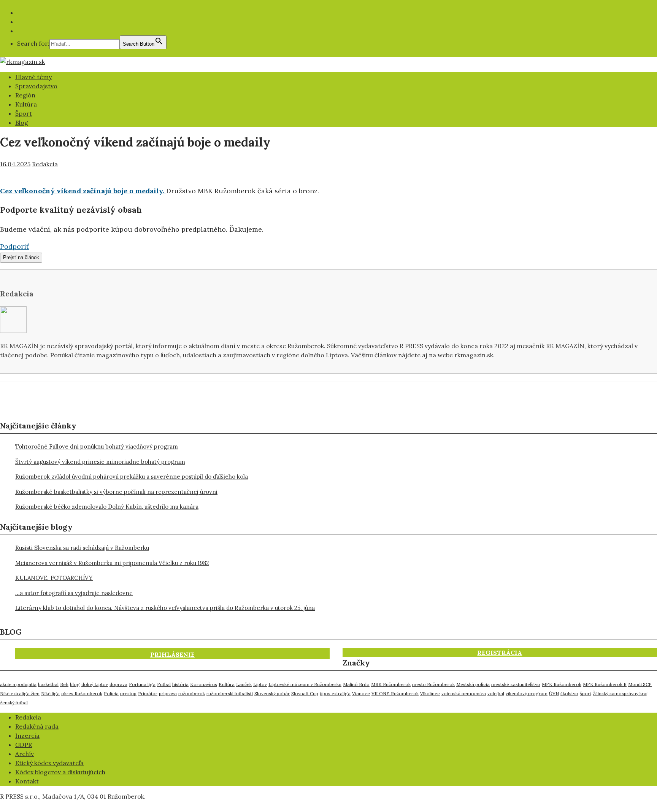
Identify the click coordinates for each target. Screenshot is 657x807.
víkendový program (527, 693)
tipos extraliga (335, 693)
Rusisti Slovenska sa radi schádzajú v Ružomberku (82, 547)
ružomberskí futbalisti (229, 693)
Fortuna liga (142, 684)
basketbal (48, 684)
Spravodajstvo (36, 86)
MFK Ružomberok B (605, 684)
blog (75, 684)
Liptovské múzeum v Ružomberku (304, 684)
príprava (168, 693)
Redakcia (45, 164)
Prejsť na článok (21, 257)
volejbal (495, 693)
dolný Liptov (94, 684)
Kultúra (26, 104)
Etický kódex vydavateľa (49, 763)
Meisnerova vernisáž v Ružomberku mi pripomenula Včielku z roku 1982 (112, 563)
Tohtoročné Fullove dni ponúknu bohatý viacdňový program (96, 446)
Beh (64, 684)
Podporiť (14, 246)
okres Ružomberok (81, 693)
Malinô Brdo (356, 684)
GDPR (23, 744)
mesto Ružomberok (433, 684)
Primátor (147, 693)
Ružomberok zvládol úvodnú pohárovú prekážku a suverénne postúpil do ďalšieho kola (131, 476)
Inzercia (27, 735)
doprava (118, 684)
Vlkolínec (430, 693)
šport (585, 693)
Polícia (111, 693)
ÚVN (554, 693)
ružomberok (191, 693)
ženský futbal (14, 702)
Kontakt (27, 781)
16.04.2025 (15, 164)
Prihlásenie (172, 654)
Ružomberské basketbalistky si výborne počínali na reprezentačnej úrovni (116, 491)
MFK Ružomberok (561, 684)
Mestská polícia (473, 684)
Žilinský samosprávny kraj (620, 693)
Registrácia (499, 652)
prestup (128, 693)
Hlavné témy (33, 77)
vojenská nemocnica (463, 693)
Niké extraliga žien (20, 693)
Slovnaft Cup (304, 693)
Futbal (164, 684)
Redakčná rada (37, 726)
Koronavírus (203, 684)
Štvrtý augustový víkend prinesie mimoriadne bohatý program (100, 461)
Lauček (244, 684)
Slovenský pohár (272, 693)
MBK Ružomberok (391, 684)
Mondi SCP (640, 684)
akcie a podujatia (18, 684)
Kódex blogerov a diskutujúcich (60, 772)
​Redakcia (28, 717)
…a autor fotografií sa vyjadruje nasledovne (74, 593)
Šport (23, 113)
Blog (21, 122)
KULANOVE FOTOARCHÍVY (54, 577)
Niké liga (50, 693)
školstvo (569, 693)
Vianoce (361, 693)
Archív (24, 754)
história (180, 684)
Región (25, 95)
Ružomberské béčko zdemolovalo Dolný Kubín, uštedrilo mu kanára (106, 506)
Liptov (260, 684)
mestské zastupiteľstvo (515, 684)
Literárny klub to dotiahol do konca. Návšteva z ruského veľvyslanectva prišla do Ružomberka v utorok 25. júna (165, 607)
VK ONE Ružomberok (395, 693)
